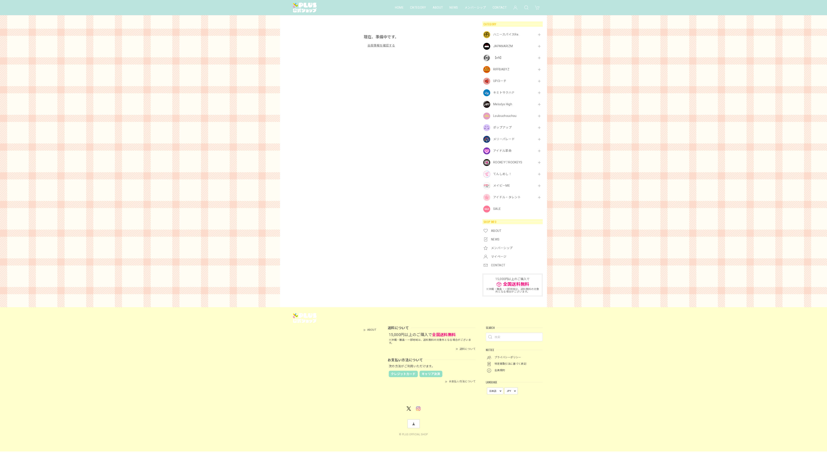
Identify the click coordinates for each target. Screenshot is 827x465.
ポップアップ (502, 127)
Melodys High (502, 104)
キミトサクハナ (504, 92)
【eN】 (498, 57)
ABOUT (438, 7)
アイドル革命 (502, 150)
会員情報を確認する (381, 45)
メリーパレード (504, 139)
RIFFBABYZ (501, 69)
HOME (399, 7)
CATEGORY (418, 7)
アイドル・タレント (507, 197)
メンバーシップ (475, 7)
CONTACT (500, 7)
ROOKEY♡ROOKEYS (507, 162)
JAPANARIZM (503, 46)
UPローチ (500, 81)
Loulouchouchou (504, 116)
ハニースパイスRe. (506, 34)
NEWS (453, 7)
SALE (497, 209)
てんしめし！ (502, 174)
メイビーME (501, 185)
